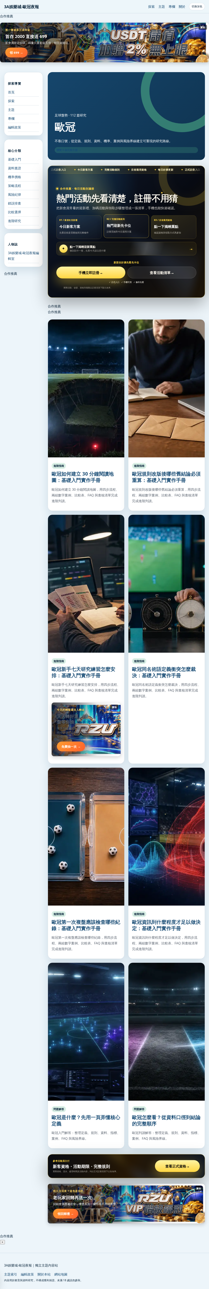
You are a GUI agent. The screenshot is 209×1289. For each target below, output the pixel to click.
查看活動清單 (162, 272)
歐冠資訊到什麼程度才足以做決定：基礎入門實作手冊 (166, 925)
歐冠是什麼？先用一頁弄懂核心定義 (86, 1120)
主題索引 (10, 1274)
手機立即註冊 (91, 272)
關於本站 (44, 1274)
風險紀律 (14, 194)
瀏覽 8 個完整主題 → (69, 150)
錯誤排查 (14, 203)
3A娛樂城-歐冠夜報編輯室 (23, 256)
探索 (151, 6)
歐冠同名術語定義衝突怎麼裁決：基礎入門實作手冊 (164, 672)
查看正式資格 (177, 1166)
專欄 (172, 6)
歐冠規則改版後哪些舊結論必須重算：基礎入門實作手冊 (166, 476)
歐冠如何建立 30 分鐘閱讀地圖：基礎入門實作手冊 (83, 476)
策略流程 (14, 185)
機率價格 (14, 177)
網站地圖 (60, 1274)
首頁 (11, 92)
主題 (161, 6)
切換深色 (197, 6)
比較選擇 (14, 212)
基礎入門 (14, 159)
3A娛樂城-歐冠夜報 (21, 6)
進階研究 (14, 221)
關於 (182, 6)
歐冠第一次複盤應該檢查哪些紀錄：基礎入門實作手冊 (86, 925)
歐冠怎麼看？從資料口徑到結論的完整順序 (166, 1120)
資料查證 (14, 168)
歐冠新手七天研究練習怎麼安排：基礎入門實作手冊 (83, 672)
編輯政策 (14, 127)
